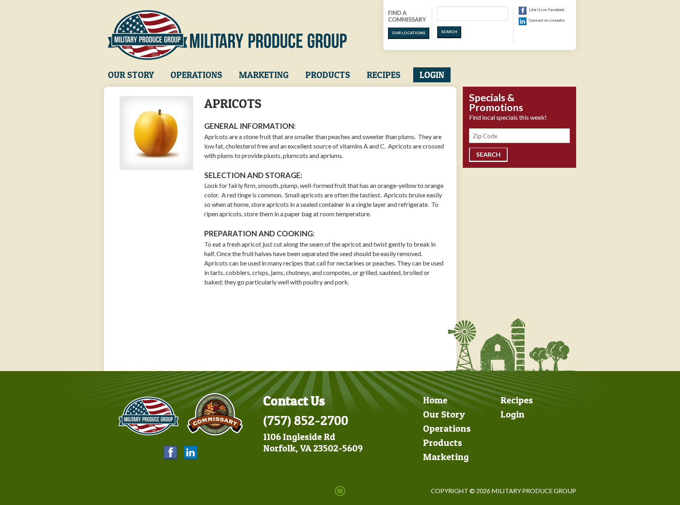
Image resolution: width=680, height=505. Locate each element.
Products (327, 74)
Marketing (263, 74)
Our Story (131, 74)
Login (431, 74)
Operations (196, 74)
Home (435, 400)
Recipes (384, 74)
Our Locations (408, 33)
